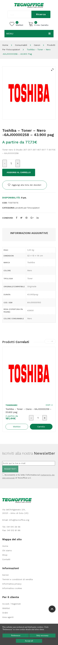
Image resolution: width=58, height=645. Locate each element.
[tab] (29, 233)
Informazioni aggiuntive (29, 233)
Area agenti (8, 617)
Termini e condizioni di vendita (17, 579)
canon (37, 45)
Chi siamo (7, 550)
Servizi (5, 575)
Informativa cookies (12, 588)
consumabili (21, 45)
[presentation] (48, 341)
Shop (4, 555)
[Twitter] (21, 218)
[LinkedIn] (38, 218)
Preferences (15, 635)
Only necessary (42, 635)
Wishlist (6, 608)
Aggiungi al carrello (19, 172)
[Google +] (32, 218)
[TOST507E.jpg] (29, 92)
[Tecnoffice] (29, 5)
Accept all (29, 641)
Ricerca (41, 14)
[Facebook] (16, 218)
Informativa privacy (11, 584)
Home (5, 45)
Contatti (6, 559)
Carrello (41, 426)
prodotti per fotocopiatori (27, 208)
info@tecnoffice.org (19, 520)
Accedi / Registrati (11, 604)
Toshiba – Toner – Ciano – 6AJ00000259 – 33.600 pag (28, 411)
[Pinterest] (26, 218)
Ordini (5, 613)
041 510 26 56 (13, 527)
